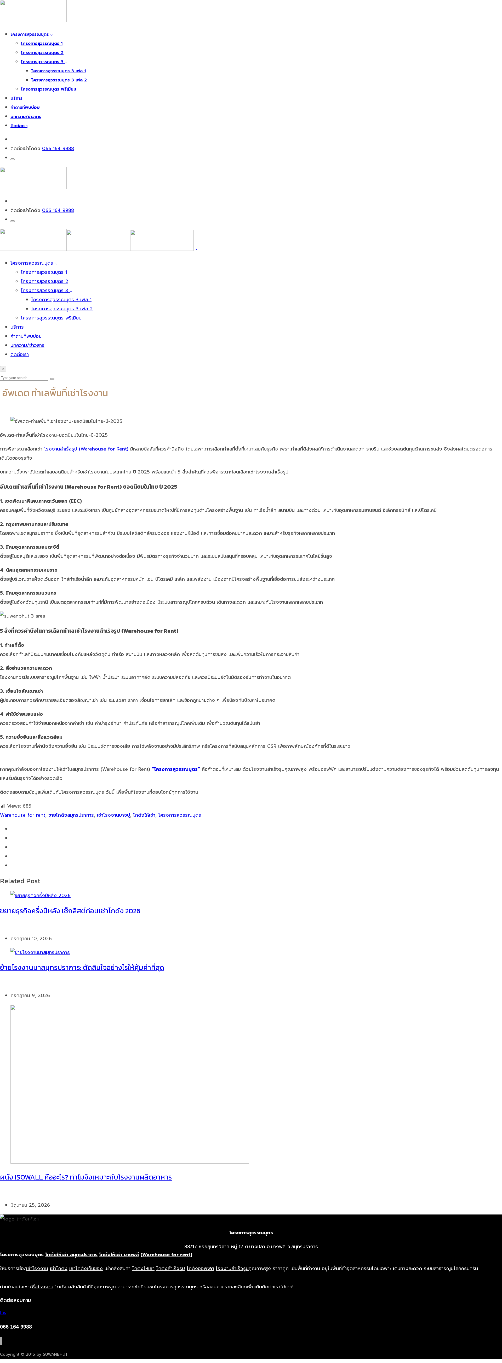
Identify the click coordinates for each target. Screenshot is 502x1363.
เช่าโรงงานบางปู (113, 815)
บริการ (16, 98)
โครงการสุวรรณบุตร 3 (43, 62)
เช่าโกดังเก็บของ (86, 1268)
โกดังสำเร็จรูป (170, 1268)
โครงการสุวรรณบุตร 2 (42, 53)
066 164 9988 (58, 148)
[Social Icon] (0, 1341)
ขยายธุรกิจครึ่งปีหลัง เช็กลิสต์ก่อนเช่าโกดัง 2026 (70, 910)
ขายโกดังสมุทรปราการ (71, 815)
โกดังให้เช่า (144, 815)
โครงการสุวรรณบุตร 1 (41, 43)
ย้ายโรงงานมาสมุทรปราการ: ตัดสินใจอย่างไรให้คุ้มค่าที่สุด (82, 967)
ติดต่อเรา (18, 126)
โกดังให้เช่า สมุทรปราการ (71, 1254)
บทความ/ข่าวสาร (25, 117)
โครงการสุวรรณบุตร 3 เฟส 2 (59, 80)
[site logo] (98, 249)
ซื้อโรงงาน (42, 1286)
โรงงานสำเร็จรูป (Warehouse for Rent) (86, 449)
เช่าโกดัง (58, 1268)
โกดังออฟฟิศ (200, 1268)
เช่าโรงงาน (37, 1268)
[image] (33, 187)
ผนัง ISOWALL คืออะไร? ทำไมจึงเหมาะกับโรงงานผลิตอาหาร (86, 1177)
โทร (3, 1312)
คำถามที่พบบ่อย (25, 107)
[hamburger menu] (12, 159)
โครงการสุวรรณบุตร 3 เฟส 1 (58, 71)
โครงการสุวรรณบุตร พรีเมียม (48, 89)
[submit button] (52, 379)
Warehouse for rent (22, 815)
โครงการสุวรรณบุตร (30, 34)
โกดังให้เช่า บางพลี (119, 1254)
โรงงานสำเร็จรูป (232, 1268)
